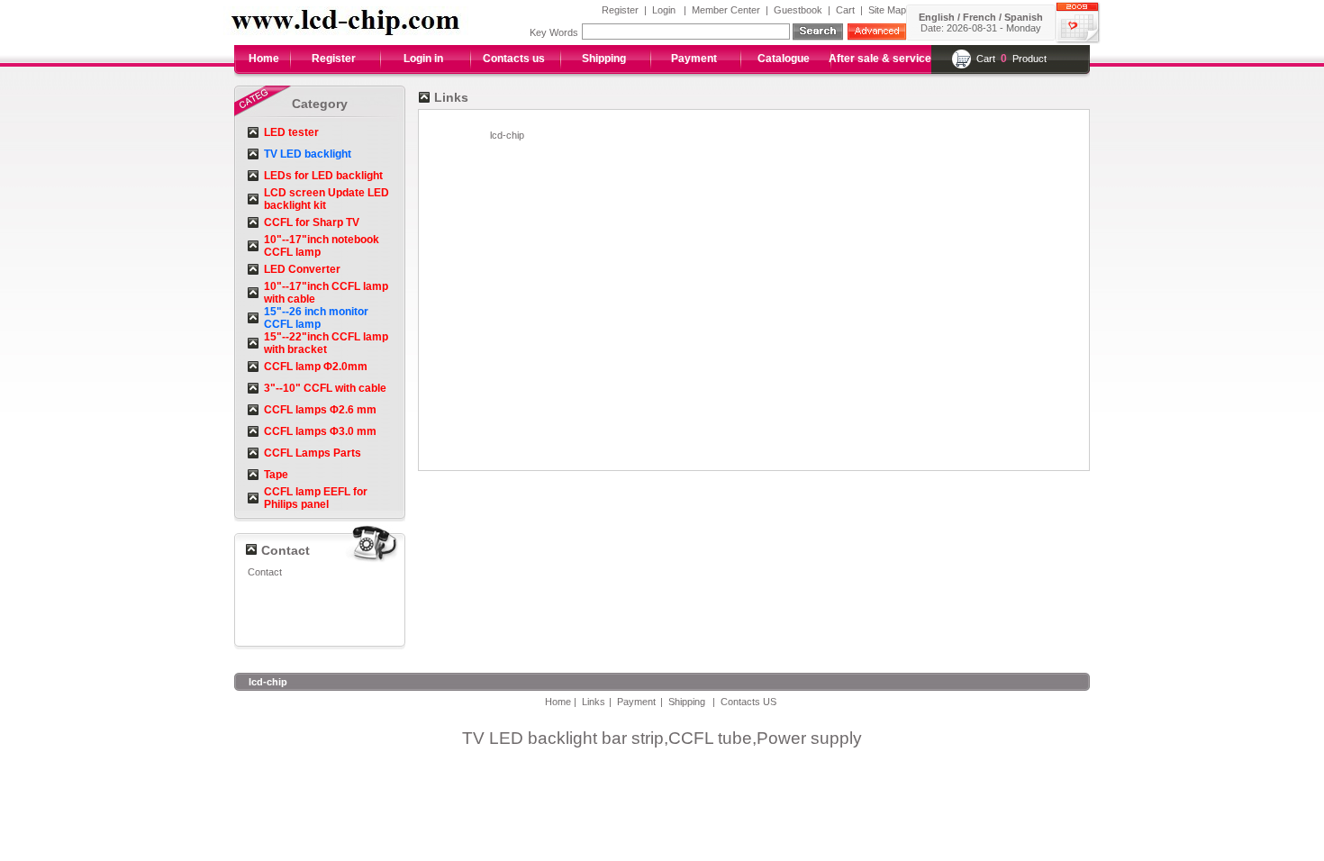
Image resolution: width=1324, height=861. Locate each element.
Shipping (604, 58)
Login (664, 10)
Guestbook (798, 10)
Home (264, 58)
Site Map (887, 10)
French (979, 17)
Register (620, 10)
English (937, 17)
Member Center (726, 10)
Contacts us (514, 58)
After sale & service (880, 58)
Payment (694, 58)
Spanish (1023, 17)
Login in (423, 58)
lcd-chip (507, 135)
